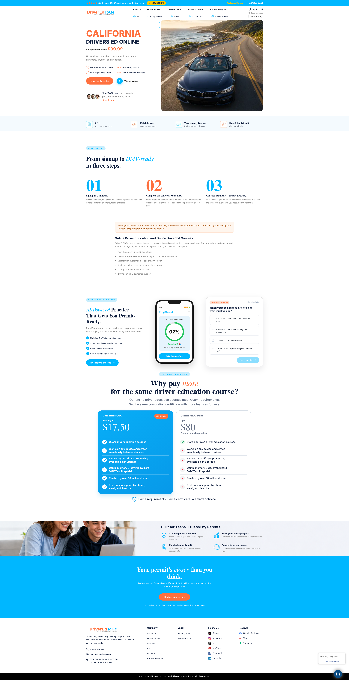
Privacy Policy (185, 633)
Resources (174, 9)
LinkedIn (217, 658)
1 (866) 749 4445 (255, 3)
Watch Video (131, 81)
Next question (246, 360)
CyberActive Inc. (187, 676)
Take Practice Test (174, 356)
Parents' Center (196, 9)
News (176, 16)
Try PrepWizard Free (100, 362)
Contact (151, 653)
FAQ (138, 16)
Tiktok (216, 633)
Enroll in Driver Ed (100, 81)
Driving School (155, 16)
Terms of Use (184, 638)
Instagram (217, 638)
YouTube (217, 648)
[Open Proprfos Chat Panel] (338, 674)
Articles (151, 643)
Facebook (217, 653)
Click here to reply (332, 662)
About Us (136, 9)
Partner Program (218, 9)
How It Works (153, 9)
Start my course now (174, 597)
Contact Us (197, 16)
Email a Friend (221, 16)
